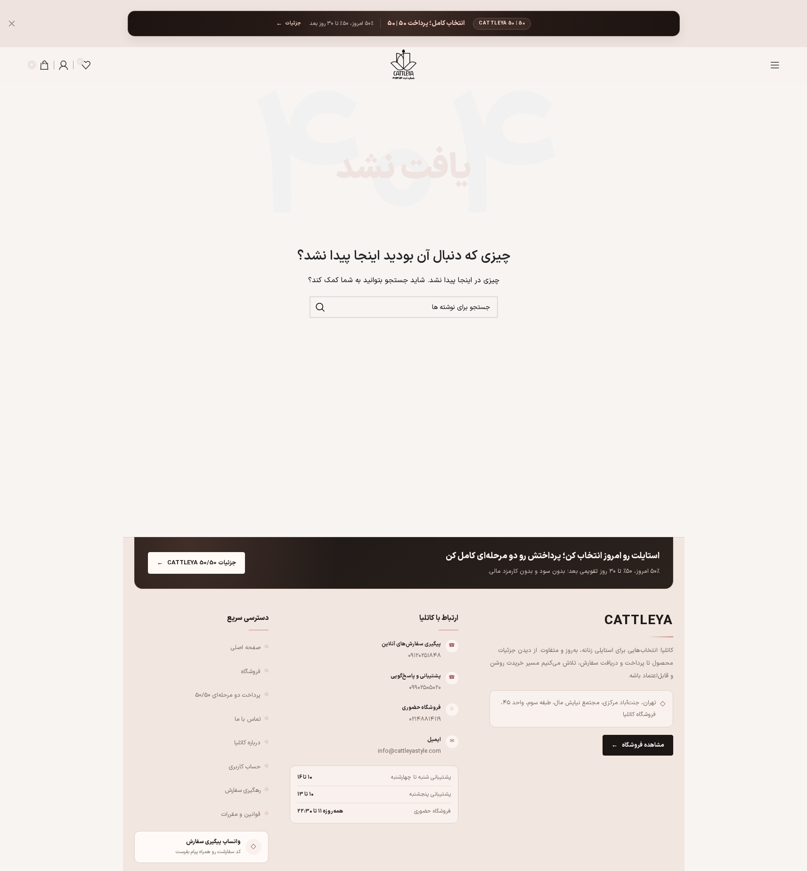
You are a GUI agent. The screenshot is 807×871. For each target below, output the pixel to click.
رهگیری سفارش (243, 790)
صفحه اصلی (246, 647)
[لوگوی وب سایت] (403, 64)
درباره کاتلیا (247, 742)
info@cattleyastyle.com (409, 751)
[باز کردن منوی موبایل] (775, 65)
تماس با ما (248, 719)
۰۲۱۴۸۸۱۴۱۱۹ (425, 719)
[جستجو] (320, 307)
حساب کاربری (245, 766)
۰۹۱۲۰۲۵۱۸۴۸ (424, 655)
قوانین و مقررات (241, 814)
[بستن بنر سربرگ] (12, 23)
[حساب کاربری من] (63, 65)
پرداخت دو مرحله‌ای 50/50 (228, 695)
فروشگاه (251, 671)
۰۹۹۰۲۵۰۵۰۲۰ (425, 687)
